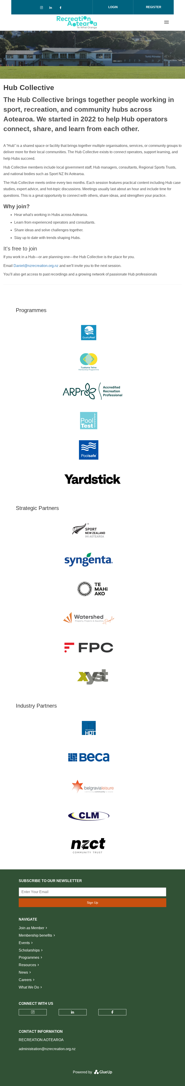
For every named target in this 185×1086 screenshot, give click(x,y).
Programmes (29, 957)
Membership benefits (35, 935)
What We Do (29, 987)
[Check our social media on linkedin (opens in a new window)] (52, 8)
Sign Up (92, 902)
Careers (25, 980)
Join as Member (31, 928)
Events (24, 943)
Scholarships (29, 950)
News (23, 972)
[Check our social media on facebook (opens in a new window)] (61, 8)
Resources (27, 965)
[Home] (77, 22)
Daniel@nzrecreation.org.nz (36, 266)
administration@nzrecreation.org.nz (47, 1049)
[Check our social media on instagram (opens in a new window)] (42, 8)
